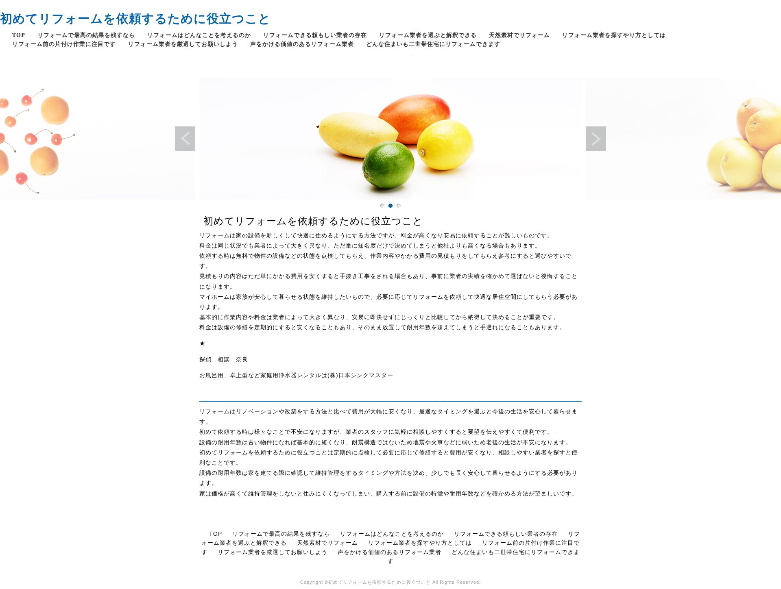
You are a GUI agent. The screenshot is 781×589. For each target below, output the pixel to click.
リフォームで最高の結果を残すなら (86, 35)
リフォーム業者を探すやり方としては (614, 35)
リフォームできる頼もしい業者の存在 (315, 35)
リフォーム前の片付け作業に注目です (64, 44)
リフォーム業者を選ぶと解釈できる (428, 35)
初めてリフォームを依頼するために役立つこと (135, 18)
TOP (18, 35)
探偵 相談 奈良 (223, 359)
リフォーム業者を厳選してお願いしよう (183, 44)
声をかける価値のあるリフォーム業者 (302, 44)
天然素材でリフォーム (519, 35)
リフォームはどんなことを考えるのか (199, 35)
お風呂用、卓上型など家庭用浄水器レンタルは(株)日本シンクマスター (296, 375)
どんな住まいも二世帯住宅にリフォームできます (433, 44)
